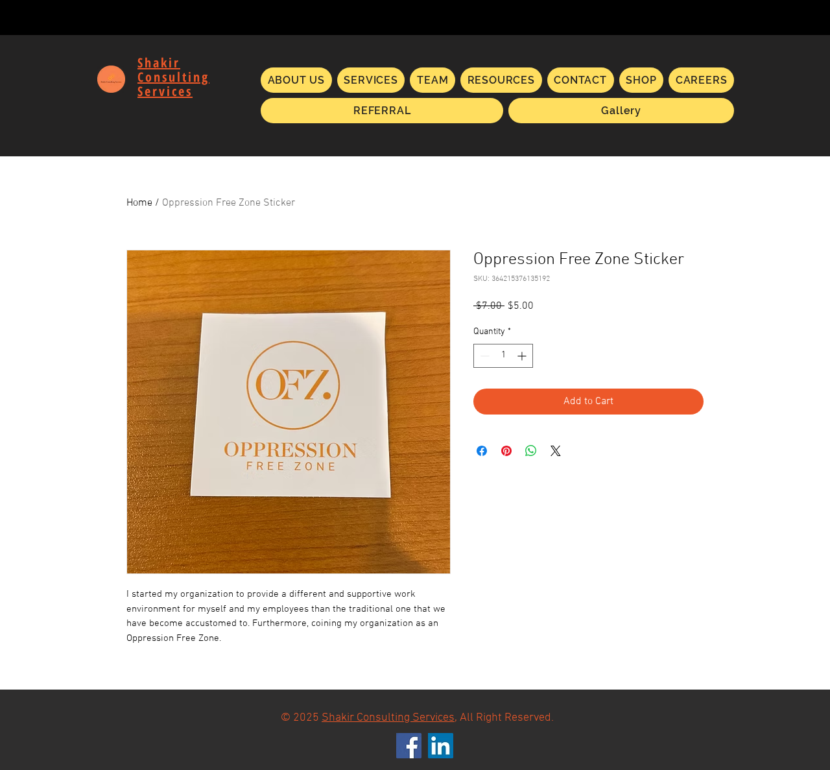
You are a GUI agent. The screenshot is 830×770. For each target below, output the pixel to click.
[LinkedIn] (440, 745)
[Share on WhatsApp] (531, 451)
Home (139, 203)
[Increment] (523, 355)
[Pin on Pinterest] (506, 451)
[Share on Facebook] (482, 451)
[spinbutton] (503, 355)
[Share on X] (555, 451)
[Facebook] (408, 745)
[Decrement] (483, 355)
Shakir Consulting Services (388, 718)
